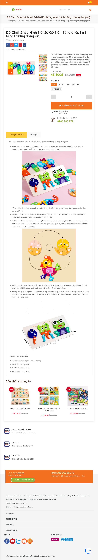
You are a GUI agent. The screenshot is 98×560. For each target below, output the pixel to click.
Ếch (77, 85)
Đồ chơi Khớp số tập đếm (20, 408)
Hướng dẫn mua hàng (63, 112)
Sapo (52, 556)
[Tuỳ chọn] (46, 395)
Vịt (68, 85)
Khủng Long (56, 89)
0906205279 (66, 472)
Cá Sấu (61, 85)
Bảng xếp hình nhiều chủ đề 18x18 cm (49, 409)
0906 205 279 (65, 121)
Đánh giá (57, 71)
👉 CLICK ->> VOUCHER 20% (22, 480)
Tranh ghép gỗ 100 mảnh (78, 408)
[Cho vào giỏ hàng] (17, 395)
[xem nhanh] (23, 396)
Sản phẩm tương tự (18, 381)
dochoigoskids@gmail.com (22, 507)
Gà (73, 85)
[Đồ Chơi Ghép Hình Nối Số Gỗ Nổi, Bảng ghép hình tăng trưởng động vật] (7, 45)
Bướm (54, 85)
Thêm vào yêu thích (17, 48)
